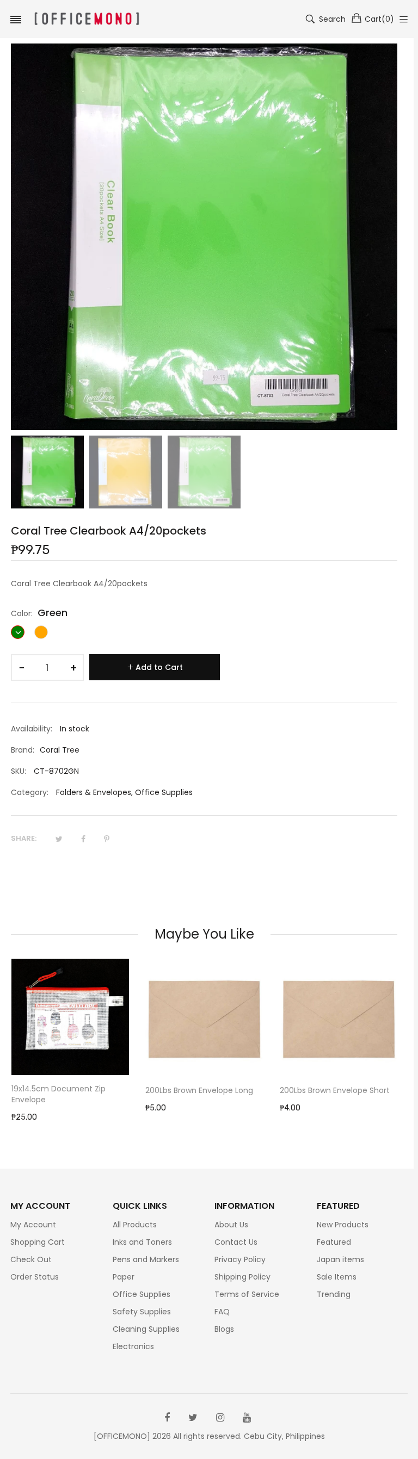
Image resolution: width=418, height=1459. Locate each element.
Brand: (22, 749)
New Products (342, 1224)
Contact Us (235, 1242)
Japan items (340, 1259)
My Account (33, 1224)
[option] (47, 472)
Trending (334, 1294)
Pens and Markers (146, 1259)
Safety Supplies (142, 1311)
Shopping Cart (37, 1242)
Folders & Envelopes (93, 792)
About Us (231, 1224)
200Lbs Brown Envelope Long (199, 1090)
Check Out (31, 1259)
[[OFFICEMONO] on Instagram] (220, 1417)
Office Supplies (164, 792)
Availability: (31, 728)
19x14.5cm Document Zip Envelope (58, 1094)
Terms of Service (246, 1294)
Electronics (133, 1346)
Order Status (34, 1276)
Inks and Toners (142, 1242)
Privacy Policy (240, 1259)
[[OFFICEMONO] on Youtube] (246, 1417)
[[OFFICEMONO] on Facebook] (167, 1417)
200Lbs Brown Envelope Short (335, 1090)
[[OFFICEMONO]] (86, 19)
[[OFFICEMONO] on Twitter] (193, 1417)
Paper (123, 1276)
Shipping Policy (242, 1276)
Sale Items (336, 1276)
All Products (135, 1224)
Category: (29, 792)
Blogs (224, 1329)
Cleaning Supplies (146, 1329)
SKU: (18, 771)
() (379, 19)
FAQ (222, 1311)
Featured (334, 1242)
